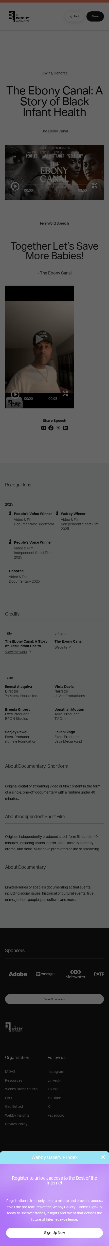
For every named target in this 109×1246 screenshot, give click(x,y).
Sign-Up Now (54, 1233)
